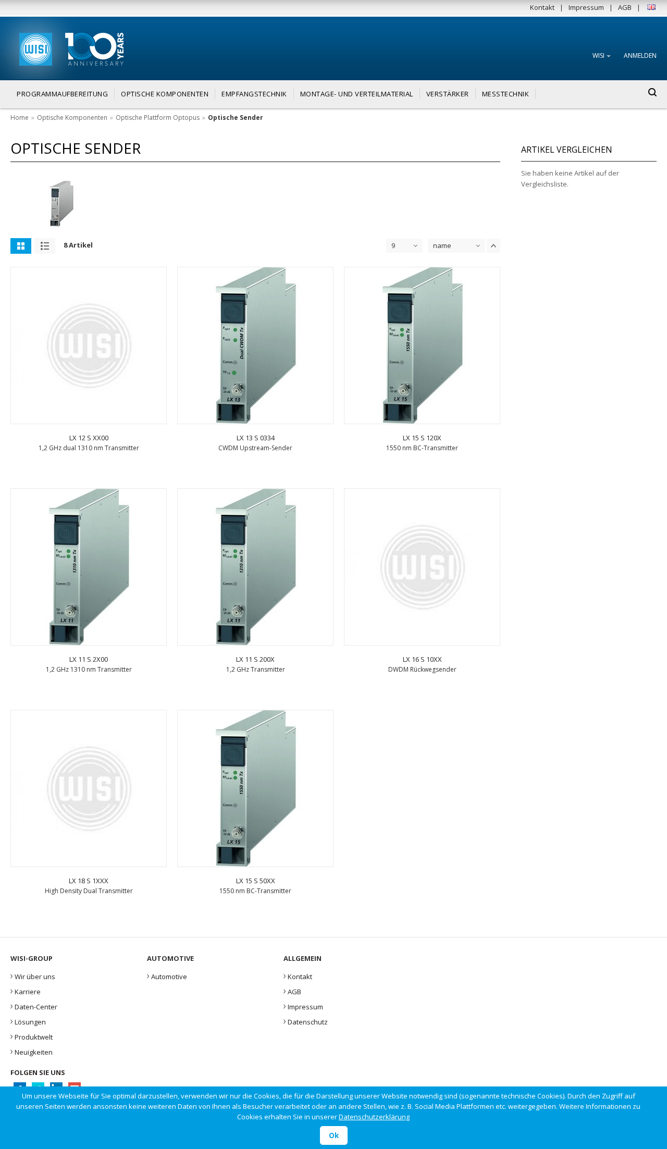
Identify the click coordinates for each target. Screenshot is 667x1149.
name (442, 245)
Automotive (167, 975)
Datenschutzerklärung (374, 1116)
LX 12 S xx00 (88, 437)
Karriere (25, 990)
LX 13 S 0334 (256, 437)
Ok (334, 1135)
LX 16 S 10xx (422, 659)
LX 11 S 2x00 (88, 659)
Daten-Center (33, 1005)
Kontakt (542, 7)
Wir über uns (32, 975)
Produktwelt (31, 1036)
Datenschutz (305, 1021)
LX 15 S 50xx (255, 880)
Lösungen (28, 1021)
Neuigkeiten (31, 1051)
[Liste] (44, 246)
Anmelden (640, 55)
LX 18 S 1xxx (88, 880)
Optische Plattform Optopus (158, 117)
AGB (625, 7)
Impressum (586, 7)
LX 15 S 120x (422, 437)
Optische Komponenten (72, 117)
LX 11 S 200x (255, 659)
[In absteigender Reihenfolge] (493, 246)
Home (19, 117)
